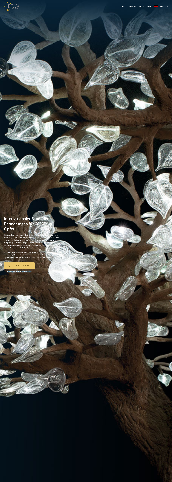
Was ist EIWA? (145, 6)
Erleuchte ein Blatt (20, 266)
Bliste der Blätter (129, 6)
